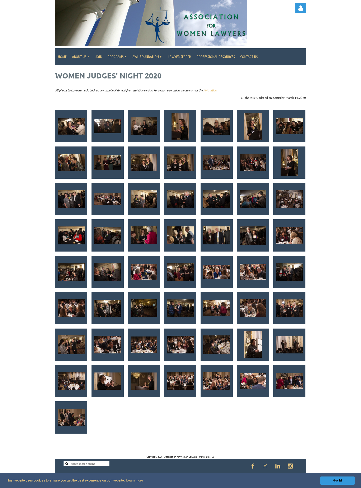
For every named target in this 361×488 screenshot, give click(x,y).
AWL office (209, 90)
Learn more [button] (134, 480)
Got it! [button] (337, 480)
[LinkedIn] (278, 466)
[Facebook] (253, 466)
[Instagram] (290, 466)
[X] (265, 466)
